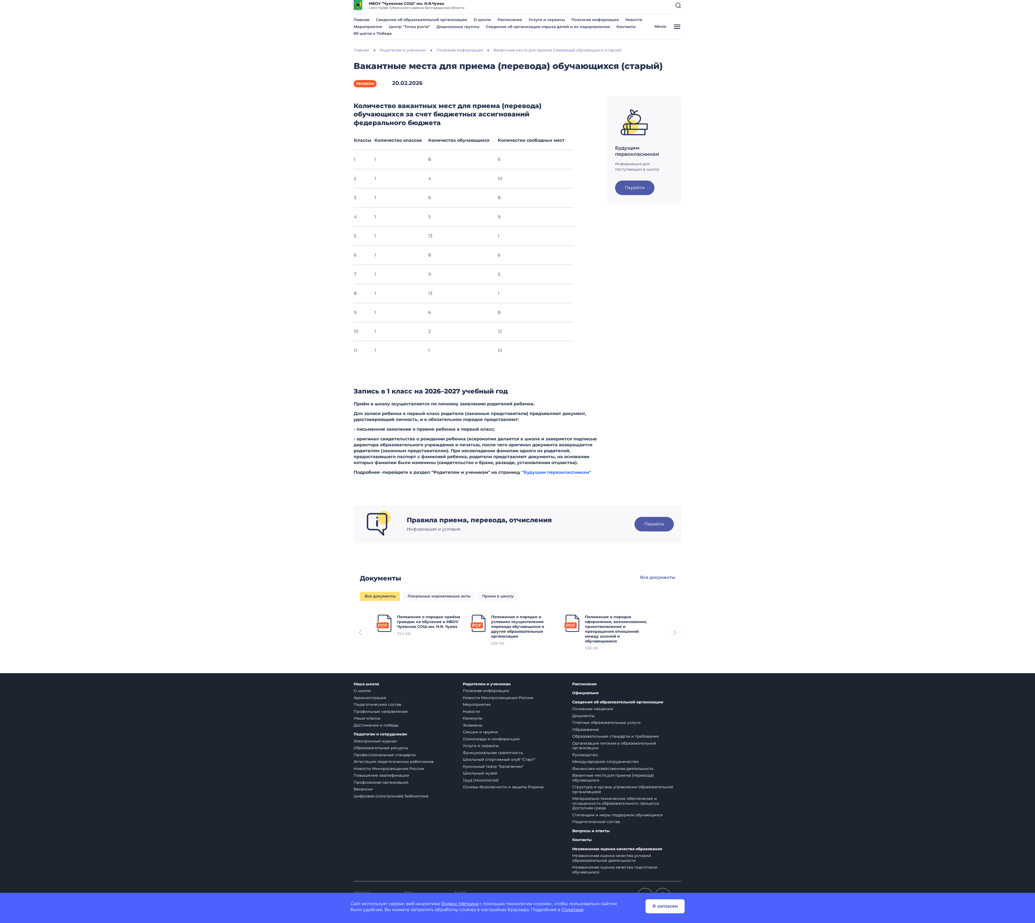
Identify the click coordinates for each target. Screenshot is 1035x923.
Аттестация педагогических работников (394, 761)
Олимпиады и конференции (491, 739)
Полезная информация (595, 19)
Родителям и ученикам (486, 684)
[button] (678, 5)
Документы (583, 715)
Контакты (626, 26)
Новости (633, 19)
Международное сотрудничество (605, 761)
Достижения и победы (376, 725)
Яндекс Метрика (459, 903)
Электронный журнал (375, 741)
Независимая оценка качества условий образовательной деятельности (611, 858)
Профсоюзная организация (381, 782)
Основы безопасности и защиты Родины (503, 786)
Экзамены (472, 725)
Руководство (585, 754)
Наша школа (366, 684)
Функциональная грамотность (493, 752)
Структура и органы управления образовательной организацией (622, 789)
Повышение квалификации (381, 775)
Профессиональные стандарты (385, 754)
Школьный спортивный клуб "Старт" (499, 759)
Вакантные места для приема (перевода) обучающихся (613, 778)
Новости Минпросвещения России (389, 768)
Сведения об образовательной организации (421, 19)
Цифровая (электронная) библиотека (391, 796)
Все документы (657, 577)
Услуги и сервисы (547, 19)
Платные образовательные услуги (606, 722)
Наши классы (367, 718)
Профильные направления (381, 711)
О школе (482, 19)
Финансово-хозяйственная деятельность (612, 768)
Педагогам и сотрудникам (380, 734)
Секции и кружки (480, 732)
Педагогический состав (377, 704)
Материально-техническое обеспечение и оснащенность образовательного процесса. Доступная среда (616, 803)
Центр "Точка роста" (409, 26)
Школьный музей (480, 773)
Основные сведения (592, 708)
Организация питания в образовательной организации (614, 746)
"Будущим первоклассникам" (556, 472)
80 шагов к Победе (373, 33)
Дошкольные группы (457, 26)
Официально (585, 693)
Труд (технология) (481, 780)
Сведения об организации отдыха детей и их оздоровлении (548, 26)
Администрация (370, 697)
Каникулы (472, 718)
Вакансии (363, 789)
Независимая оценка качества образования (617, 849)
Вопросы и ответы (591, 831)
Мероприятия (368, 26)
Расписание (510, 19)
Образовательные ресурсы (381, 747)
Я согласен (665, 906)
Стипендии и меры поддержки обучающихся (617, 815)
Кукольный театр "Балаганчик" (493, 766)
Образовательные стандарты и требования (615, 736)
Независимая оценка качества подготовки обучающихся (614, 869)
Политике (572, 909)
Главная (362, 19)
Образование (585, 729)
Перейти (635, 187)
